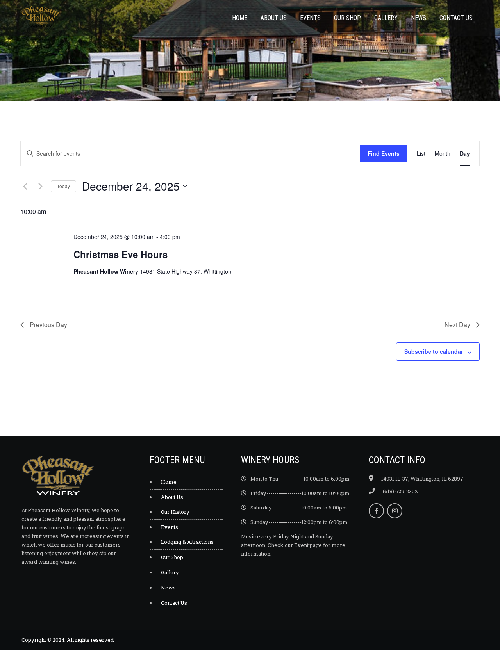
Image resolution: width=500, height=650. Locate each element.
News (418, 17)
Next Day (457, 324)
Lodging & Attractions (187, 541)
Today (63, 186)
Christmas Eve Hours (120, 254)
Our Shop (347, 17)
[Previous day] (25, 186)
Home (239, 17)
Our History (175, 511)
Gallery (386, 17)
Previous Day (48, 324)
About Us (274, 17)
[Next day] (40, 186)
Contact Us (456, 17)
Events (310, 17)
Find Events (384, 153)
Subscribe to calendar (433, 351)
